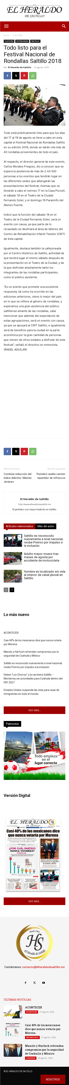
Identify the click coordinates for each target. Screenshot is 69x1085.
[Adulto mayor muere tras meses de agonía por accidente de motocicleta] (13, 558)
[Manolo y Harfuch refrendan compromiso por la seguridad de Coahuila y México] (13, 1050)
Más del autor (46, 526)
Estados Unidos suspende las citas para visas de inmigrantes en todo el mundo (31, 692)
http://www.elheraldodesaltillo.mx (34, 504)
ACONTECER (11, 632)
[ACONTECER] (13, 1011)
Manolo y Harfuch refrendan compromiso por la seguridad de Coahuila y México (31, 653)
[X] (16, 75)
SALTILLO (35, 41)
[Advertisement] (34, 401)
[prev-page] (6, 590)
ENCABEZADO (32, 1037)
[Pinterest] (24, 75)
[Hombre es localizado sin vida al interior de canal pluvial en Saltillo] (13, 576)
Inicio (6, 35)
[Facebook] (7, 75)
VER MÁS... (34, 710)
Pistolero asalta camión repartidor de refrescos (51, 476)
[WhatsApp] (32, 75)
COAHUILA (30, 1058)
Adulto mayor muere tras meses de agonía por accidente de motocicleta (41, 557)
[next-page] (12, 590)
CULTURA (18, 35)
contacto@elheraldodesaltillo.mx (43, 967)
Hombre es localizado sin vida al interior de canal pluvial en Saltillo (44, 575)
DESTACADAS (22, 41)
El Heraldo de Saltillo (19, 67)
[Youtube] (43, 982)
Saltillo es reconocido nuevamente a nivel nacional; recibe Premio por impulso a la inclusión (43, 540)
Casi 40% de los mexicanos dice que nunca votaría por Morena (32, 642)
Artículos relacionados (19, 526)
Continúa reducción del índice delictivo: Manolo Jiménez (18, 477)
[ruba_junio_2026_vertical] (34, 779)
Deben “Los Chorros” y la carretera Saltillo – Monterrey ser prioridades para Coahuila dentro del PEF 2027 (33, 678)
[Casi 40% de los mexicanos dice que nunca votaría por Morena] (13, 1029)
